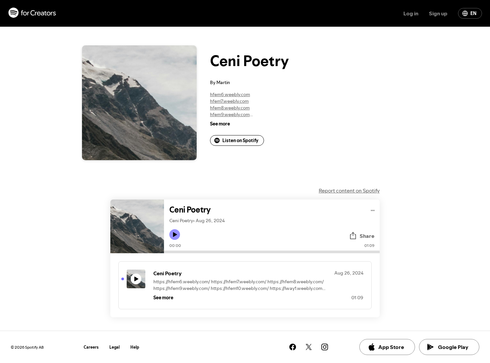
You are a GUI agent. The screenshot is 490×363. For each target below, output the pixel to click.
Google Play (453, 347)
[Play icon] (174, 234)
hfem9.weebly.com (230, 114)
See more (220, 123)
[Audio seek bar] (272, 252)
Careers (91, 347)
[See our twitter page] (309, 347)
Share (367, 236)
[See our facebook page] (293, 347)
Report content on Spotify (349, 190)
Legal (114, 347)
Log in (410, 13)
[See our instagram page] (325, 347)
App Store (391, 347)
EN (473, 13)
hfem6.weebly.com (230, 94)
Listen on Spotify (240, 140)
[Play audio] (373, 209)
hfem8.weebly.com (230, 107)
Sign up (438, 13)
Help (134, 347)
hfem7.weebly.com (229, 101)
